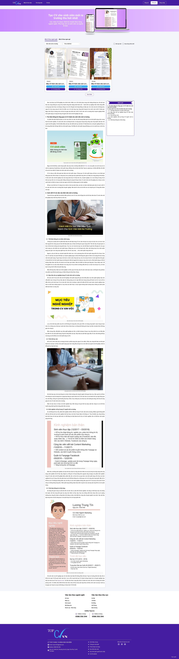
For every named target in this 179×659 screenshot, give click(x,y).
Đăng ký (154, 2)
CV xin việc (87, 166)
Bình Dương (94, 607)
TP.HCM (93, 600)
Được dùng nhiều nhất (129, 43)
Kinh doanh (68, 603)
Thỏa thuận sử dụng (95, 646)
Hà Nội (93, 598)
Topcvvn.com (60, 580)
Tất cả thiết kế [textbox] (67, 43)
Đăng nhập (162, 2)
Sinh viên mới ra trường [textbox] (52, 43)
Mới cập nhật (118, 43)
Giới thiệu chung (94, 642)
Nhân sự (67, 600)
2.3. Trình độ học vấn (113, 115)
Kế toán (67, 598)
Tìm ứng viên (39, 2)
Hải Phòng (94, 605)
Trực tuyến (173, 656)
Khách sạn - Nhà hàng (70, 607)
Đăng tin (147, 2)
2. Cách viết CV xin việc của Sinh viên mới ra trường (120, 109)
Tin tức (48, 2)
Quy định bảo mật (94, 649)
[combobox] (53, 44)
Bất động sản (68, 605)
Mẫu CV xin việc (28, 2)
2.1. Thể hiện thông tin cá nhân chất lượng (118, 110)
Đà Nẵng (94, 603)
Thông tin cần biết (94, 644)
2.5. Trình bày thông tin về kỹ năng (116, 120)
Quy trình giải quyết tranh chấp (97, 651)
